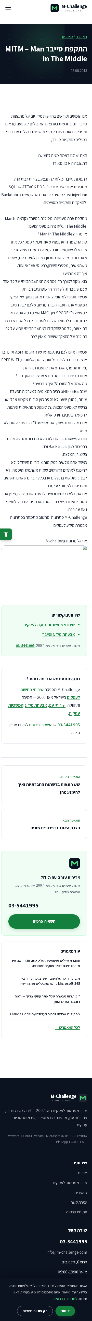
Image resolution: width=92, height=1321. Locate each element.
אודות (82, 1173)
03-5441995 (25, 645)
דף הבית (81, 36)
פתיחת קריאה (76, 1212)
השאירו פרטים (41, 725)
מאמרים (67, 36)
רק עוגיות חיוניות (34, 1311)
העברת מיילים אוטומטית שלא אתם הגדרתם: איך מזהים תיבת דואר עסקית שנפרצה (45, 963)
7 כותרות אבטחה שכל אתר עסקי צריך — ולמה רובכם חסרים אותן (47, 999)
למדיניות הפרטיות (65, 1298)
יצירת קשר (79, 1202)
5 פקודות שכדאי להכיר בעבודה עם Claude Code (45, 1014)
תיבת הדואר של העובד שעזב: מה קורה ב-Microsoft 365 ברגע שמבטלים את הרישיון (49, 981)
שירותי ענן (57, 705)
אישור (65, 1311)
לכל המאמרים (67, 1027)
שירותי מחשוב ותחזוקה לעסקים (49, 624)
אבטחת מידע (36, 705)
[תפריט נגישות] (6, 534)
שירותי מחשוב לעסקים (70, 1182)
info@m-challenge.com (66, 1252)
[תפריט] (8, 8)
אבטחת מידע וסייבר (58, 634)
